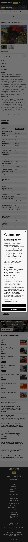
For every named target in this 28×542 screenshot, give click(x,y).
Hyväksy (14, 306)
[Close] (25, 231)
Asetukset (14, 309)
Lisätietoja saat (11, 300)
